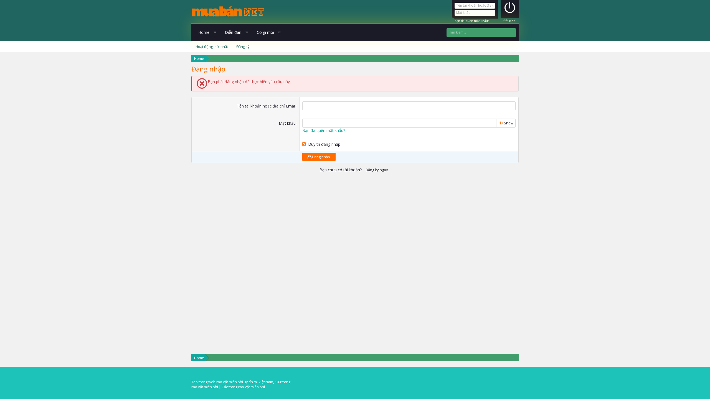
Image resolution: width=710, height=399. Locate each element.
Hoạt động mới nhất (212, 46)
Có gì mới (265, 32)
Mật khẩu (287, 123)
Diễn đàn (233, 32)
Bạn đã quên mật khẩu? (472, 21)
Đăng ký (509, 20)
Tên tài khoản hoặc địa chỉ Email (266, 106)
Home (203, 32)
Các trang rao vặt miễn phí (243, 386)
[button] (214, 32)
